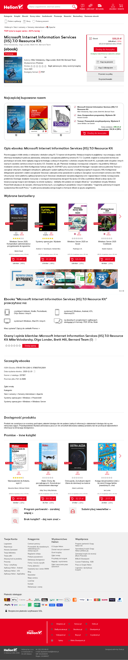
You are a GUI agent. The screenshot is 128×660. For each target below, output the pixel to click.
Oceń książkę (57, 552)
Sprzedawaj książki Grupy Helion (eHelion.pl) (84, 550)
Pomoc (35, 328)
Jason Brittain (82, 123)
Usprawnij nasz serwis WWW (38, 569)
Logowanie (8, 544)
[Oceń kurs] (13, 345)
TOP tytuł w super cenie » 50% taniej (22, 31)
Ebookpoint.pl (95, 629)
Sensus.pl (78, 624)
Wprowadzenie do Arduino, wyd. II (19, 482)
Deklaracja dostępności (36, 560)
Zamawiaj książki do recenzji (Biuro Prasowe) (85, 555)
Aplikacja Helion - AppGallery (14, 574)
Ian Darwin (91, 123)
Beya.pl (78, 635)
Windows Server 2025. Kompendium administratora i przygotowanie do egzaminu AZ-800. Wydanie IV (19, 244)
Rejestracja (8, 547)
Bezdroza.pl (78, 629)
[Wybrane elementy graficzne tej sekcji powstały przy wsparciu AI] (123, 291)
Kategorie (8, 16)
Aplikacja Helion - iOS (12, 571)
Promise (39, 63)
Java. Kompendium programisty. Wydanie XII (96, 115)
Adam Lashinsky (77, 488)
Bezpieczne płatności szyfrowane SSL (25, 611)
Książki (17, 16)
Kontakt (30, 584)
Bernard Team (70, 60)
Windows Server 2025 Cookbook (107, 242)
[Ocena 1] (31, 66)
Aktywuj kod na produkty (13, 559)
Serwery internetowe (26, 394)
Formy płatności (33, 566)
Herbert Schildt (82, 117)
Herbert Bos (56, 249)
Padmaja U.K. (77, 249)
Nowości (67, 16)
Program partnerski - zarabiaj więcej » (42, 511)
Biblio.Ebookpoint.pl (78, 640)
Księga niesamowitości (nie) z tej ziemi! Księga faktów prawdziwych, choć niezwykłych (107, 484)
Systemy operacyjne (12, 398)
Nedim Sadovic (107, 249)
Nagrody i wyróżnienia (59, 561)
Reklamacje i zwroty (35, 587)
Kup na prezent (106, 62)
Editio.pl (95, 624)
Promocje (58, 16)
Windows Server (39, 401)
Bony (28, 21)
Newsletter (31, 575)
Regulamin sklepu (34, 554)
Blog (29, 572)
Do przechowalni (105, 79)
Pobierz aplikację (14, 21)
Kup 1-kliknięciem (105, 68)
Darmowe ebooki (91, 16)
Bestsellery (78, 16)
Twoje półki (8, 556)
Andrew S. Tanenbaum (44, 249)
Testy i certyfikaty (10, 565)
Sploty (60, 640)
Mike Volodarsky (38, 60)
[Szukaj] (74, 6)
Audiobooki (47, 16)
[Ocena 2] (34, 66)
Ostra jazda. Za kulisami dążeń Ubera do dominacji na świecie (77, 482)
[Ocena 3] (37, 66)
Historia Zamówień (10, 550)
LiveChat (31, 581)
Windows (26, 398)
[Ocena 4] (40, 66)
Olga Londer (51, 60)
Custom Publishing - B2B (84, 562)
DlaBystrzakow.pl (60, 629)
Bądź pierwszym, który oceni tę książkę (64, 66)
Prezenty (7, 562)
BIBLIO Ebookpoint (82, 559)
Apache (40, 394)
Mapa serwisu (33, 578)
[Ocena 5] (42, 66)
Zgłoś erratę (9, 386)
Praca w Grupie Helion (83, 565)
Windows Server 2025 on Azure (77, 242)
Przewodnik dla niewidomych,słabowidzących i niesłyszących (38, 549)
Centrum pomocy (34, 544)
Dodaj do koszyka (105, 49)
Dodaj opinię (30, 346)
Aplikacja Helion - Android (13, 568)
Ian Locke (107, 490)
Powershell (36, 398)
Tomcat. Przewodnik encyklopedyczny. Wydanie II (98, 121)
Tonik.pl (121, 649)
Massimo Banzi (13, 488)
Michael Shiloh (24, 488)
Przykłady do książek (59, 558)
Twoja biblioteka (10, 553)
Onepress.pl (60, 624)
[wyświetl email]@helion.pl (50, 652)
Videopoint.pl (60, 635)
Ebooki (25, 16)
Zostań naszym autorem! (61, 549)
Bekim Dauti (19, 251)
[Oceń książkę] (38, 66)
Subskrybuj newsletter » (96, 509)
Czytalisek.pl (95, 635)
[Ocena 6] (45, 66)
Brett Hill (60, 60)
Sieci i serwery (10, 394)
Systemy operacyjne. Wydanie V (48, 242)
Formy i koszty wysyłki (36, 563)
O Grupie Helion (57, 546)
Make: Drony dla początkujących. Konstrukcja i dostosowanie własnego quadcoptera (48, 484)
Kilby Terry (43, 490)
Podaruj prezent (42, 21)
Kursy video (35, 16)
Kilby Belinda (52, 490)
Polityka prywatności (35, 557)
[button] (120, 216)
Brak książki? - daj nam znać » (42, 519)
